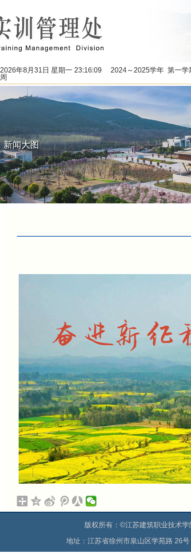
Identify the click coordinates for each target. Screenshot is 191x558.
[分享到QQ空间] (36, 501)
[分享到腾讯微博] (63, 501)
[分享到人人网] (77, 501)
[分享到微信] (91, 501)
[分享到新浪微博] (50, 501)
